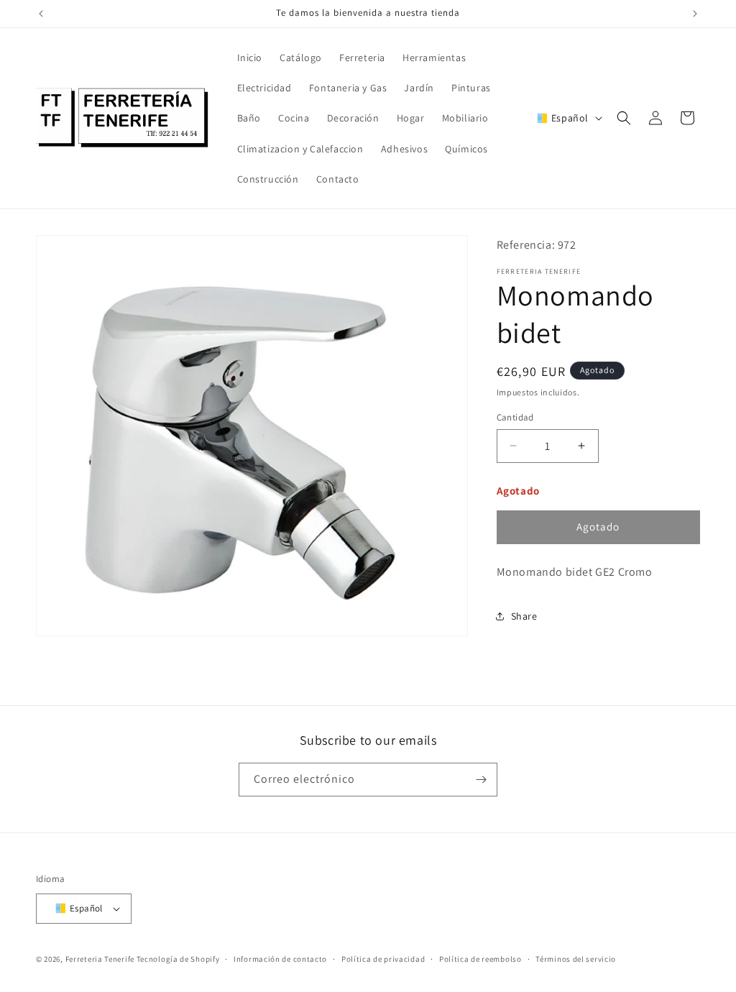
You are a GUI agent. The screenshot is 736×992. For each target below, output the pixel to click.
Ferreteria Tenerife (99, 959)
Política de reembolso (480, 959)
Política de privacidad (383, 959)
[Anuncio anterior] (41, 13)
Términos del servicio (575, 959)
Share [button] (524, 616)
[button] (624, 118)
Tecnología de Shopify (178, 959)
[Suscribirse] (481, 779)
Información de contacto (280, 959)
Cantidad (515, 417)
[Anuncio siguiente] (695, 13)
